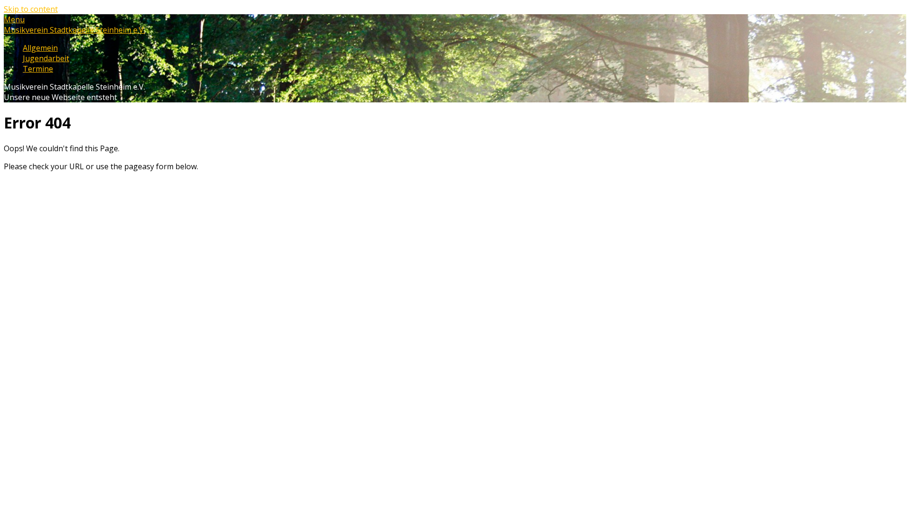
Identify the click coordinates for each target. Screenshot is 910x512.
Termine (38, 69)
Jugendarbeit (46, 58)
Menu (14, 19)
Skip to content (31, 9)
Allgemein (40, 48)
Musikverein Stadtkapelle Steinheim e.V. (74, 30)
